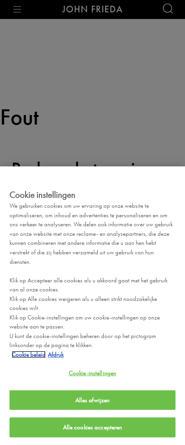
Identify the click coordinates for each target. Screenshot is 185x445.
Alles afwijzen (92, 400)
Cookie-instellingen (92, 373)
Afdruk (56, 354)
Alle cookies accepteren (92, 427)
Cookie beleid (29, 354)
